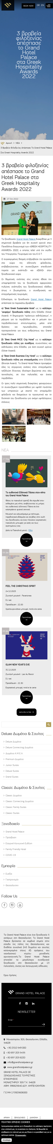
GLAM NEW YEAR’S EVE (18, 664)
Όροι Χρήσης (10, 975)
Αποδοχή (6, 1140)
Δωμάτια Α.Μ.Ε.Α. (14, 753)
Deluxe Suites (12, 771)
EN (42, 5)
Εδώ (31, 530)
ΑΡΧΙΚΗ (7, 1117)
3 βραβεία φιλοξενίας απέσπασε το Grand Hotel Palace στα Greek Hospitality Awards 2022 (26, 150)
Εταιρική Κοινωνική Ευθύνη (19, 843)
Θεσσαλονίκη (12, 885)
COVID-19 (11, 855)
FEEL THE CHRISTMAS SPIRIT (21, 586)
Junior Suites (12, 765)
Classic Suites (12, 813)
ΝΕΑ (18, 143)
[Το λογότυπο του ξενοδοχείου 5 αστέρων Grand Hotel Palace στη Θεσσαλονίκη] (7, 6)
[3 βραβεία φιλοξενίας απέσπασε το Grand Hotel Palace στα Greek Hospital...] (14, 417)
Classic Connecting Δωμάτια (20, 801)
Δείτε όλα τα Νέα (25, 712)
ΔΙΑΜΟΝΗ (34, 1117)
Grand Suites (12, 776)
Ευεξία (9, 873)
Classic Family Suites (16, 807)
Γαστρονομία (12, 879)
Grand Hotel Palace (26, 239)
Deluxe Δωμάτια (13, 741)
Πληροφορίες (20, 1135)
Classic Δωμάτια (14, 795)
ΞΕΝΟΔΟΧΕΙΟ (19, 1117)
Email (11, 1020)
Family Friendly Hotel (16, 849)
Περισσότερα (26, 539)
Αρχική (9, 143)
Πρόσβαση (11, 837)
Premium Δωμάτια (15, 759)
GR (38, 5)
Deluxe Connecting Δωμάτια (19, 747)
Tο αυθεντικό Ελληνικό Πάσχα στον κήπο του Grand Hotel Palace (25, 494)
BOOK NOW (28, 6)
